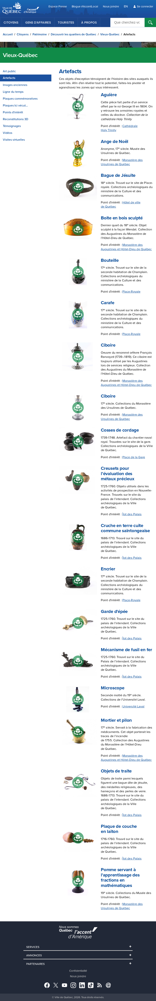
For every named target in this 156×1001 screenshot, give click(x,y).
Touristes (66, 22)
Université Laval (133, 706)
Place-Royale (131, 291)
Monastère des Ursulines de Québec (122, 162)
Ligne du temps (13, 92)
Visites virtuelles (14, 139)
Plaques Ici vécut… (15, 105)
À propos (89, 22)
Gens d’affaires (38, 22)
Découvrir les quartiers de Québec (73, 34)
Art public (9, 71)
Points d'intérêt (13, 112)
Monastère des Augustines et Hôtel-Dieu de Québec (126, 246)
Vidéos (7, 133)
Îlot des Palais (132, 514)
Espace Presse (58, 6)
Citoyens (11, 22)
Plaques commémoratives (20, 98)
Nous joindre (111, 6)
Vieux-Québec (109, 34)
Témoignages (12, 126)
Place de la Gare (133, 457)
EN (126, 6)
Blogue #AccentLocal (85, 6)
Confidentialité (78, 971)
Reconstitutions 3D (15, 119)
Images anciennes (15, 85)
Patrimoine (40, 34)
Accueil (8, 34)
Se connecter (145, 6)
